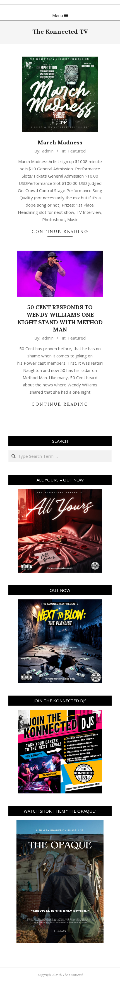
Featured (77, 151)
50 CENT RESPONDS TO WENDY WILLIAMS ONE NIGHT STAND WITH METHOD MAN (60, 318)
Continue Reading (60, 231)
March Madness (60, 142)
